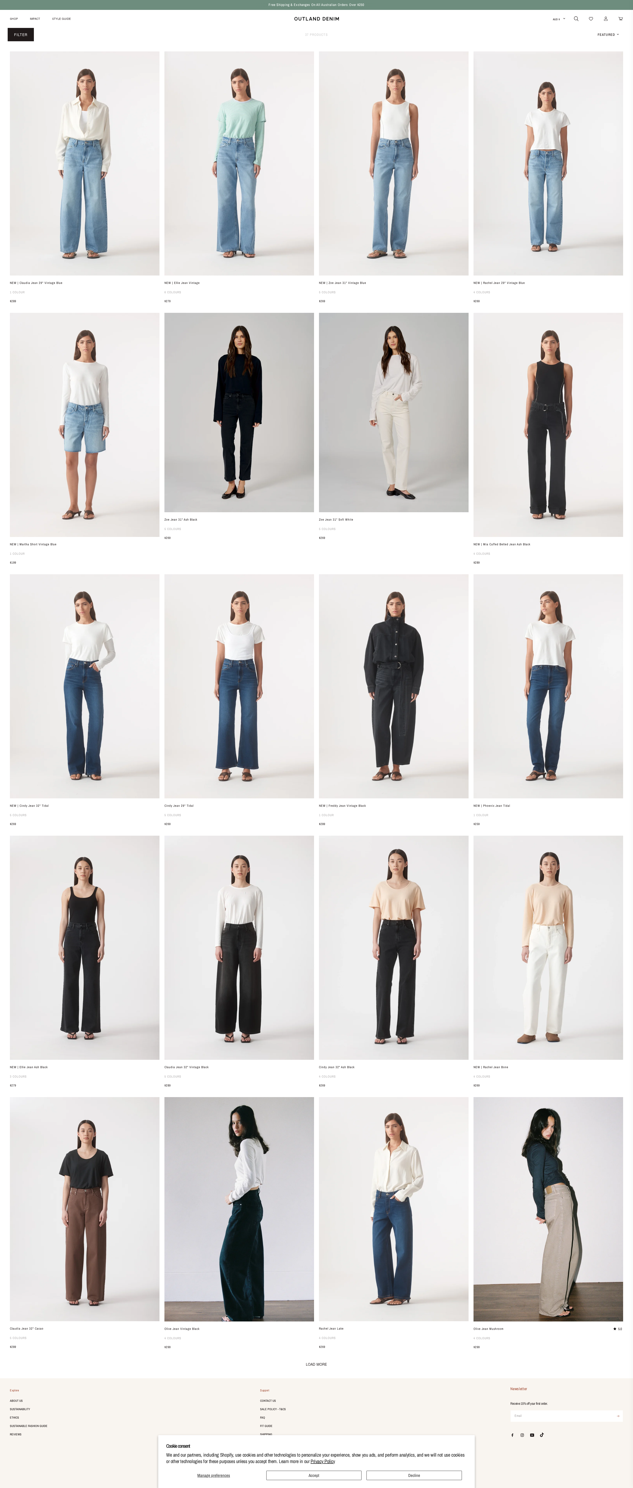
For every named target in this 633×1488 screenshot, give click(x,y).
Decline (414, 1475)
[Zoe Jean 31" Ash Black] (239, 412)
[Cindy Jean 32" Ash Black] (394, 948)
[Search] (576, 19)
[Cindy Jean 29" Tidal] (239, 686)
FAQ (262, 1418)
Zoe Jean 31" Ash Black (180, 519)
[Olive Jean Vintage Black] (239, 1209)
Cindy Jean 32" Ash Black (337, 1067)
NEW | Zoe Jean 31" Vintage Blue (342, 283)
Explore (14, 1390)
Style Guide (61, 19)
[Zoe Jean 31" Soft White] (394, 412)
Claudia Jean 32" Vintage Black (186, 1067)
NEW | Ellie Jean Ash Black (29, 1067)
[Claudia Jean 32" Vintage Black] (239, 948)
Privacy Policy (323, 1461)
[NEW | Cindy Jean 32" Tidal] (84, 686)
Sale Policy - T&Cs (273, 1409)
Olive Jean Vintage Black (182, 1329)
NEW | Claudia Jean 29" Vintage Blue (36, 283)
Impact (35, 19)
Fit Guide (266, 1426)
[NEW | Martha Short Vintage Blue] (84, 425)
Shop (14, 19)
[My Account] (605, 19)
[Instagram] (522, 1435)
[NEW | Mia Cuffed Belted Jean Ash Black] (548, 425)
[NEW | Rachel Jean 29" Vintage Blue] (548, 163)
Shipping (266, 1434)
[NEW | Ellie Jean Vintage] (239, 163)
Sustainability (20, 1409)
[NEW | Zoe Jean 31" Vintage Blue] (394, 163)
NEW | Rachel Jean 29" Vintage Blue (499, 283)
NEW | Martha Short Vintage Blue (33, 544)
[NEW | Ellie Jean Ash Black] (84, 948)
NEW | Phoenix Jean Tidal (492, 806)
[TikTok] (542, 1435)
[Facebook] (512, 1435)
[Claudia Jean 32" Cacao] (84, 1209)
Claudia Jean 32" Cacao (27, 1328)
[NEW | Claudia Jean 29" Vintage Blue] (84, 163)
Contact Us (268, 1401)
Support (264, 1390)
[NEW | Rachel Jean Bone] (548, 948)
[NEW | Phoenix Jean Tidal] (548, 686)
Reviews (16, 1434)
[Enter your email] (618, 1416)
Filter (21, 34)
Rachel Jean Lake (331, 1328)
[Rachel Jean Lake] (394, 1209)
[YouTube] (532, 1435)
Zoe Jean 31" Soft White (336, 519)
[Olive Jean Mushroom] (548, 1209)
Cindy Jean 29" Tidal (179, 806)
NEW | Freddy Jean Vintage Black (342, 806)
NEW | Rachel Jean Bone (491, 1067)
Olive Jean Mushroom (489, 1329)
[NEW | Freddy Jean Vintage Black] (394, 686)
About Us (16, 1401)
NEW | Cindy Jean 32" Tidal (29, 806)
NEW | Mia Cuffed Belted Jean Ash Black (502, 544)
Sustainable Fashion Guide (28, 1426)
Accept (314, 1475)
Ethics (14, 1418)
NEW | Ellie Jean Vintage (182, 283)
